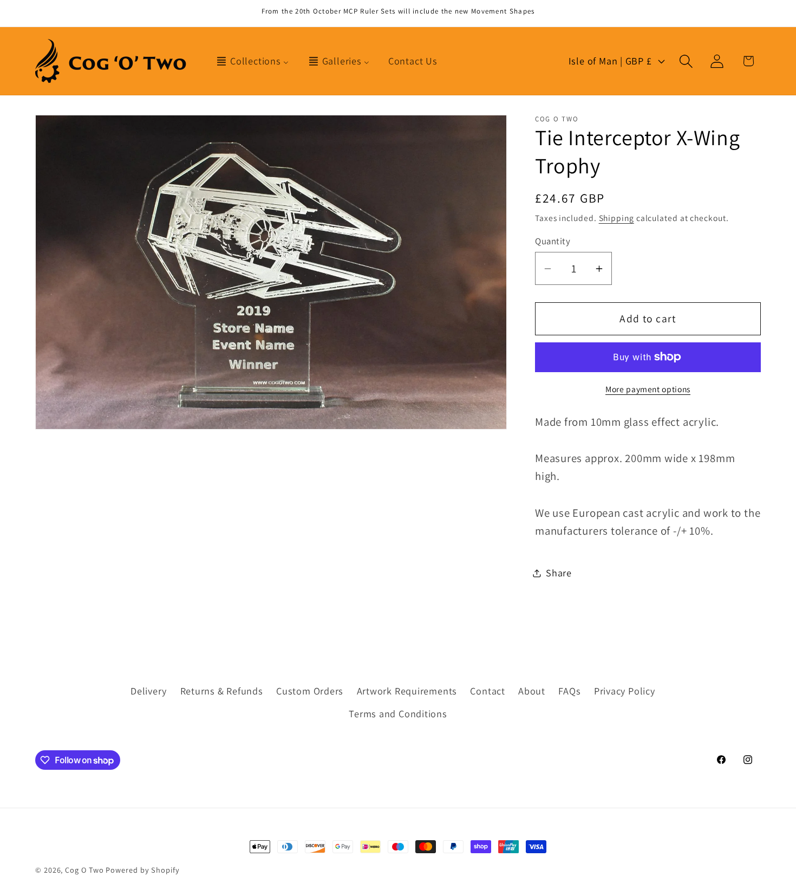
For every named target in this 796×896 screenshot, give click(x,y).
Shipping (616, 217)
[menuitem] (252, 61)
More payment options (647, 389)
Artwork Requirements (407, 690)
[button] (686, 61)
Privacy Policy (624, 690)
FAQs (569, 690)
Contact (487, 690)
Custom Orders (309, 690)
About (531, 690)
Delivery (149, 690)
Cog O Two (84, 870)
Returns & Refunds (221, 690)
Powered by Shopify (142, 870)
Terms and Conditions (398, 713)
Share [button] (559, 572)
